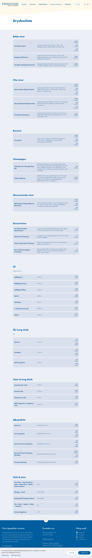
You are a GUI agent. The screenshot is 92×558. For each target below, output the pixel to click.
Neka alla (72, 552)
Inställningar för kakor (16, 555)
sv (85, 4)
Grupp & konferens (55, 4)
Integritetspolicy (5, 555)
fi (89, 4)
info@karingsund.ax (48, 539)
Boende (24, 4)
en (87, 4)
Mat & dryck (43, 4)
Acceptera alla (84, 552)
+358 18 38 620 (57, 545)
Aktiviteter (32, 4)
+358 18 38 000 (54, 543)
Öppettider (68, 4)
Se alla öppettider (7, 546)
